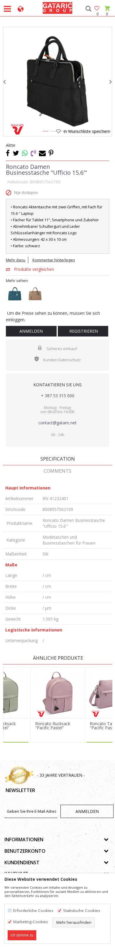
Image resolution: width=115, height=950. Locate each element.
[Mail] (42, 153)
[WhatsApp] (25, 153)
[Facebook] (8, 153)
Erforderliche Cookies (33, 910)
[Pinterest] (51, 153)
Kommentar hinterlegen (53, 260)
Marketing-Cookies (30, 922)
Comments (57, 471)
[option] (57, 81)
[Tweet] (16, 153)
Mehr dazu (15, 260)
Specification (57, 459)
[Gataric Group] (57, 7)
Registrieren (83, 331)
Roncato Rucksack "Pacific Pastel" (52, 726)
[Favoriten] (97, 8)
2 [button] (53, 132)
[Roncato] (17, 129)
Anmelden (31, 331)
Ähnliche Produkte (57, 658)
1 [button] (45, 132)
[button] (88, 9)
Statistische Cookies (81, 910)
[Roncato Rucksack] (57, 692)
